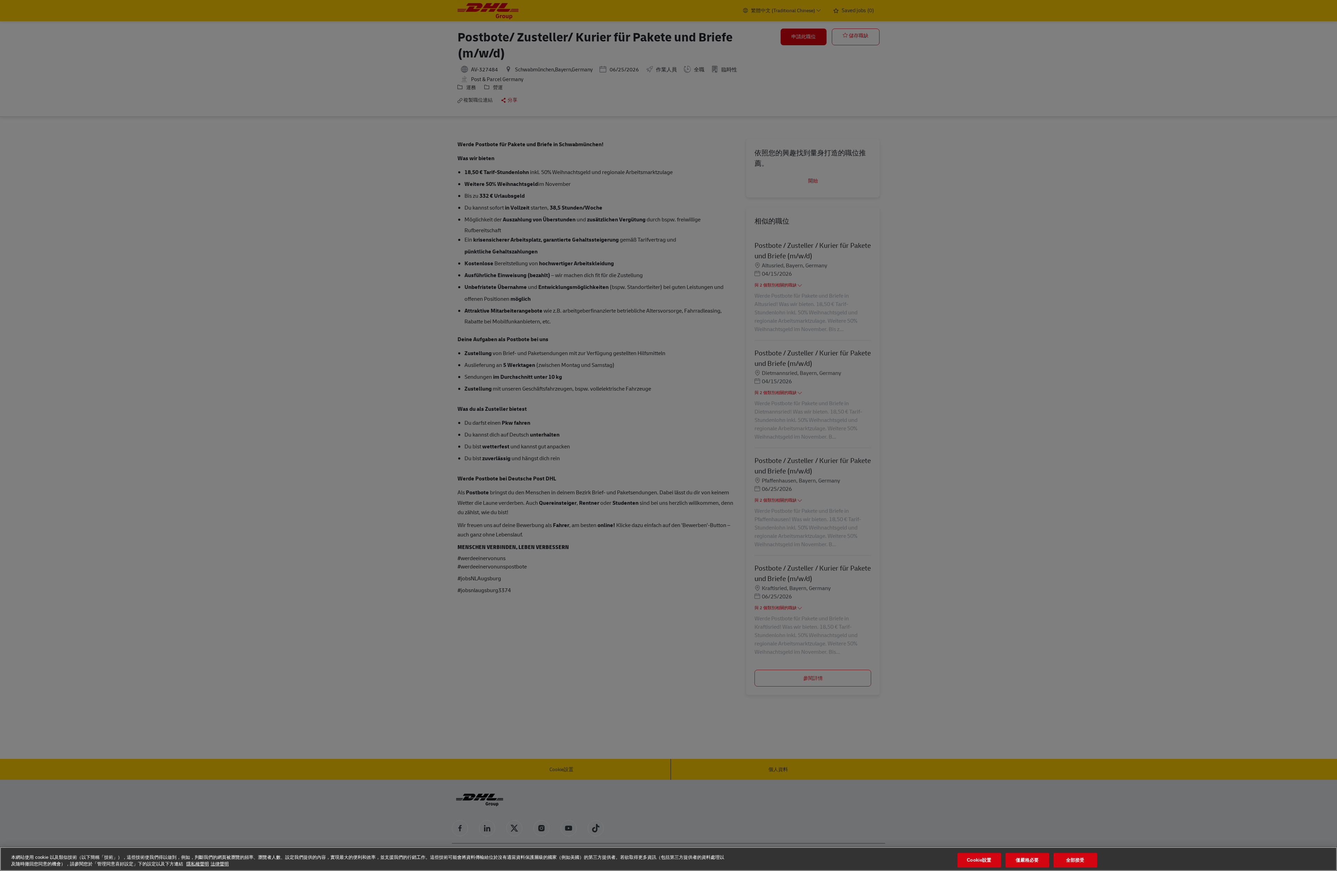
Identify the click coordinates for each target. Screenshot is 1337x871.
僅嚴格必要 (1027, 860)
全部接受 (1075, 860)
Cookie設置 (979, 860)
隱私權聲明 (197, 863)
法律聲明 (220, 863)
